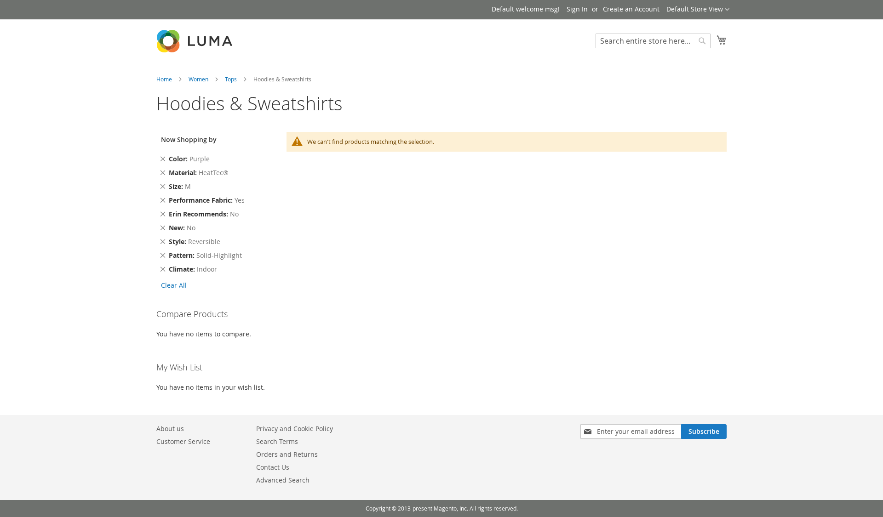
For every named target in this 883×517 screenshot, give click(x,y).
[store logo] (195, 41)
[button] (697, 10)
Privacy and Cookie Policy (294, 428)
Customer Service (183, 441)
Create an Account (631, 9)
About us (170, 428)
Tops (231, 79)
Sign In (577, 9)
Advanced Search (283, 480)
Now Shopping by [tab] (189, 139)
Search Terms (277, 441)
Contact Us (272, 467)
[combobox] (653, 41)
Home (164, 79)
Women (199, 79)
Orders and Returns (287, 454)
